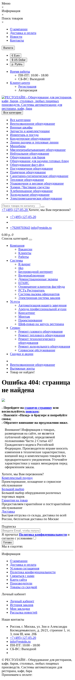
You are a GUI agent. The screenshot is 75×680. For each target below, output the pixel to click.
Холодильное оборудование (30, 194)
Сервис (15, 328)
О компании (19, 29)
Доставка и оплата (23, 33)
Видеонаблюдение (31, 275)
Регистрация (27, 86)
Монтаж (24, 316)
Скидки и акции (21, 354)
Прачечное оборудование (28, 172)
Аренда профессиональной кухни (42, 309)
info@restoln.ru (41, 227)
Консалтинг (26, 313)
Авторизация (27, 90)
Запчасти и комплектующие (30, 131)
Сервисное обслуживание (36, 350)
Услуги (15, 301)
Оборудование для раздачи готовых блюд (39, 161)
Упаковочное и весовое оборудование (37, 183)
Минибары (18, 146)
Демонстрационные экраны (38, 279)
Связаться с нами (22, 576)
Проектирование (30, 320)
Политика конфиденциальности (33, 572)
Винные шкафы (21, 127)
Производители (21, 583)
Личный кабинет (22, 601)
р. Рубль (17, 64)
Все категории (20, 120)
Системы (16, 260)
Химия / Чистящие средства (30, 187)
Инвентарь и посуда (24, 135)
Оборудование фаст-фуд (27, 165)
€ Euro (16, 55)
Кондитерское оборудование (30, 138)
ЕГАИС (23, 283)
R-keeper (24, 264)
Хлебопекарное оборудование (31, 191)
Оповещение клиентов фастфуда (41, 286)
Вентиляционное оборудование (32, 123)
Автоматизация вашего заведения (42, 305)
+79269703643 (20, 227)
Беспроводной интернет (35, 271)
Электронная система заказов (39, 298)
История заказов (21, 605)
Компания (17, 245)
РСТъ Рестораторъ (31, 290)
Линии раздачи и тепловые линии (34, 142)
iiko (20, 268)
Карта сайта (18, 579)
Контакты (17, 40)
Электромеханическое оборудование (36, 198)
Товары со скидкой (23, 587)
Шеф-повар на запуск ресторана (41, 324)
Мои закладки (20, 608)
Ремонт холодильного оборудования (44, 346)
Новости (16, 36)
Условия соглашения (24, 568)
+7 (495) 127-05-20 (23, 217)
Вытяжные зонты (22, 368)
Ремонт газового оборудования (40, 331)
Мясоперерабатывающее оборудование (38, 150)
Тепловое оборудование (27, 179)
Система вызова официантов (39, 294)
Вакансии (25, 249)
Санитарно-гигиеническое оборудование (39, 176)
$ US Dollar (18, 59)
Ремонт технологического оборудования (36, 340)
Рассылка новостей (23, 612)
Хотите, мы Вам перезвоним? (50, 210)
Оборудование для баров (27, 157)
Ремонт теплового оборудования (41, 335)
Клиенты (24, 253)
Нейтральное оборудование (29, 153)
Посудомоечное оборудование (31, 168)
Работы (23, 257)
